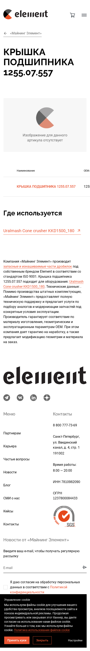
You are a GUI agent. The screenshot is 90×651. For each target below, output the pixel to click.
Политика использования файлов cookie (42, 630)
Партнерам (12, 433)
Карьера (10, 446)
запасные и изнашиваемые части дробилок (37, 266)
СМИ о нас (11, 498)
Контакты (11, 524)
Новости (10, 472)
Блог (7, 485)
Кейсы (8, 511)
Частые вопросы (16, 459)
